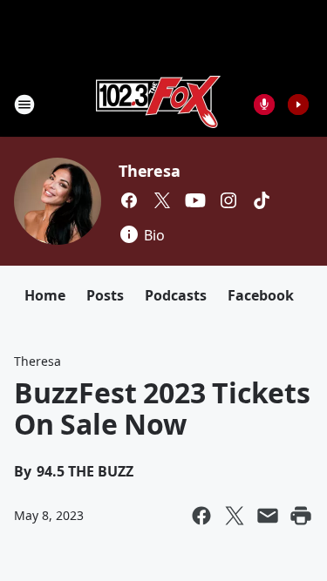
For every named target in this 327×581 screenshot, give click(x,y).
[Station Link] (158, 104)
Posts (105, 295)
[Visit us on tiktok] (261, 200)
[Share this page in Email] (267, 515)
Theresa (150, 170)
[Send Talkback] (264, 104)
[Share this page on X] (234, 515)
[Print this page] (301, 515)
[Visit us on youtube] (195, 200)
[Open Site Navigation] (24, 104)
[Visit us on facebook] (129, 200)
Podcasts (176, 295)
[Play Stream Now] (298, 104)
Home (44, 295)
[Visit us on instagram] (228, 200)
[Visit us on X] (162, 200)
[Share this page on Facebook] (201, 515)
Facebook (261, 295)
